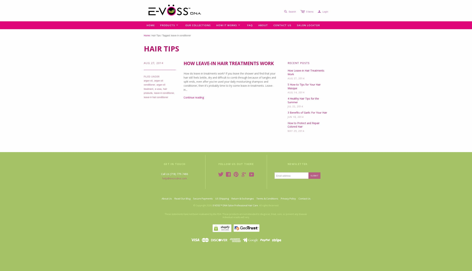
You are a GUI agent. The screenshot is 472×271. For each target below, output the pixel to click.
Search (292, 11)
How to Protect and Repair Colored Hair (304, 124)
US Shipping (222, 198)
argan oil (148, 80)
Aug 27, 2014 (153, 63)
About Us (167, 198)
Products (169, 25)
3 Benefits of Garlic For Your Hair (307, 112)
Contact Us (282, 25)
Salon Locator (308, 25)
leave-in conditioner (164, 92)
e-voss (158, 88)
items (309, 11)
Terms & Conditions (267, 198)
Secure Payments (203, 198)
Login (323, 11)
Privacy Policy (288, 198)
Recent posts (299, 63)
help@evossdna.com (174, 178)
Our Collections (198, 25)
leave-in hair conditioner (156, 97)
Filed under (152, 76)
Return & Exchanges (242, 198)
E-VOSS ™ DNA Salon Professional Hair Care (235, 205)
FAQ (250, 25)
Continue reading (194, 97)
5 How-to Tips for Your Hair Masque (304, 86)
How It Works (228, 25)
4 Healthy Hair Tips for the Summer (303, 100)
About (263, 25)
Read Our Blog (182, 198)
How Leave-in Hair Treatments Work (229, 63)
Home (151, 25)
